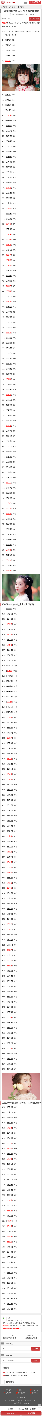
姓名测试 (31, 1413)
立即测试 (35, 1360)
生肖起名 (21, 7)
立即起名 (35, 1348)
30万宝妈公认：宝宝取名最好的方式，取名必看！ (21, 1372)
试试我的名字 (34, 19)
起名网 (4, 7)
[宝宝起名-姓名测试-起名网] (8, 4)
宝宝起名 (12, 7)
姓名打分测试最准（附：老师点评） (16, 1375)
